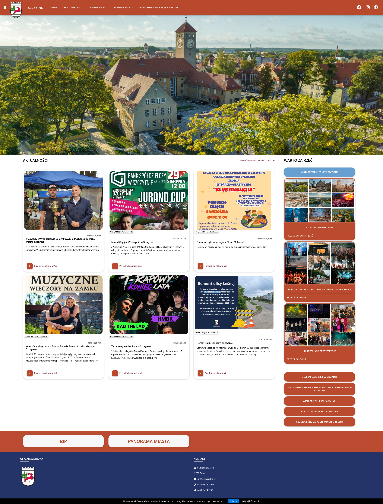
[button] (28, 85)
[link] (72, 7)
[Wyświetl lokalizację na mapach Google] (195, 467)
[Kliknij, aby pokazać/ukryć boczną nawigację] (6, 7)
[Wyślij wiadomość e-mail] (195, 479)
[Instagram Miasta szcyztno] (367, 7)
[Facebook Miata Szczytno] (359, 7)
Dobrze (233, 501)
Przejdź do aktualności (45, 265)
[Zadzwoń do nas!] (195, 484)
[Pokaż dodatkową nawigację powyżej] (376, 7)
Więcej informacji (250, 501)
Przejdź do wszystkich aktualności (256, 160)
